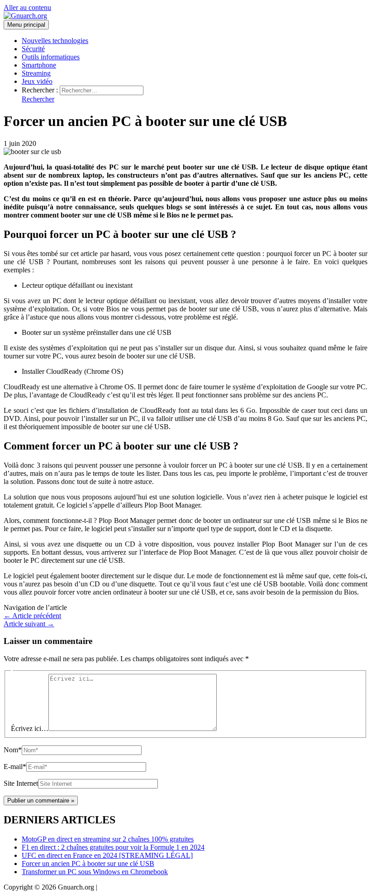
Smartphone (39, 65)
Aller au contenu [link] (27, 7)
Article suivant (29, 624)
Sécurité (33, 49)
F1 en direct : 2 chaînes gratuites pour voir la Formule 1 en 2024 (113, 847)
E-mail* (15, 766)
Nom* (13, 750)
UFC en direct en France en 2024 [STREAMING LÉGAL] (107, 855)
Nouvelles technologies (55, 40)
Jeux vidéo (37, 81)
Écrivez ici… (29, 728)
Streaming (36, 73)
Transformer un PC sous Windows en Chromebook (95, 872)
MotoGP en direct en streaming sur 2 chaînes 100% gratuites (108, 839)
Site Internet (21, 783)
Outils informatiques (51, 57)
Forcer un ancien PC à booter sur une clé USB (88, 863)
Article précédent (32, 615)
